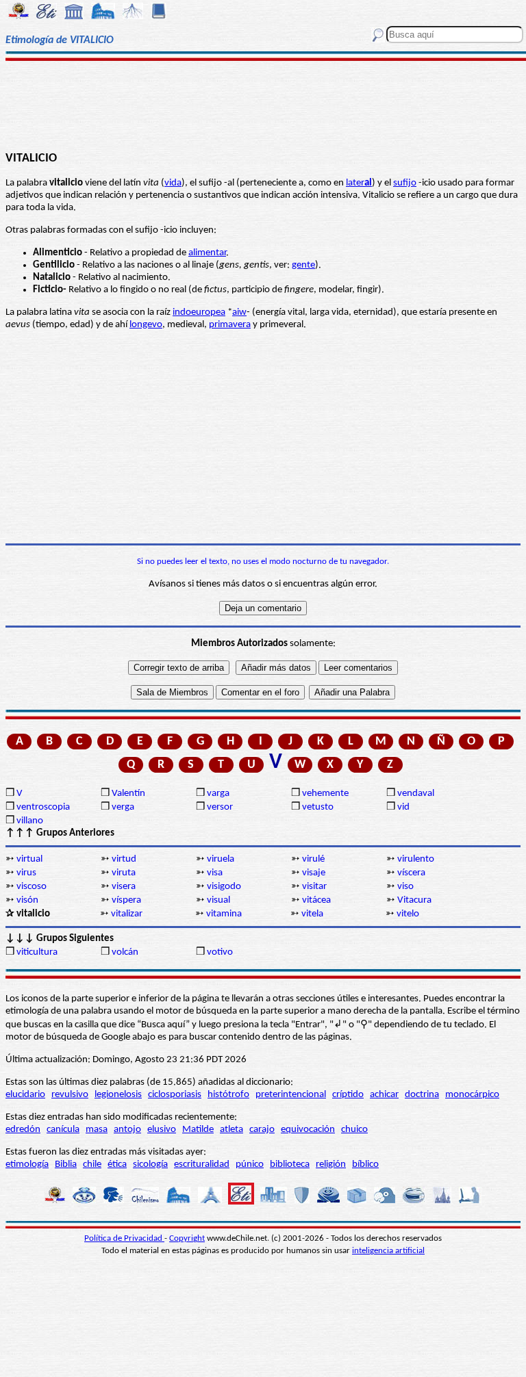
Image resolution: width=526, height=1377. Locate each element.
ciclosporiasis (174, 1095)
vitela (312, 914)
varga (218, 793)
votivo (220, 952)
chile (92, 1164)
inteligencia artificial (388, 1250)
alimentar (207, 253)
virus (26, 873)
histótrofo (228, 1095)
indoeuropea (199, 312)
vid (403, 807)
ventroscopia (43, 807)
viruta (124, 873)
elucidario (25, 1095)
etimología (27, 1164)
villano (29, 821)
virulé (313, 859)
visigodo (224, 886)
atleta (231, 1129)
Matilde (198, 1129)
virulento (415, 859)
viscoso (31, 886)
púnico (250, 1164)
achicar (384, 1095)
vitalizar (126, 914)
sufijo (404, 183)
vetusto (318, 807)
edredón (22, 1129)
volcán (125, 952)
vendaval (415, 793)
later (359, 183)
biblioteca (290, 1164)
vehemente (325, 793)
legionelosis (118, 1095)
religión (331, 1164)
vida (172, 183)
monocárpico (472, 1095)
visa (215, 873)
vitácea (316, 900)
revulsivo (69, 1095)
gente (303, 265)
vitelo (408, 914)
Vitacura (414, 900)
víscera (411, 873)
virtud (124, 859)
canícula (63, 1129)
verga (123, 807)
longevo (145, 325)
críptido (348, 1095)
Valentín (128, 793)
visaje (313, 873)
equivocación (308, 1129)
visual (218, 900)
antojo (127, 1129)
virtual (29, 859)
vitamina (224, 914)
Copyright (187, 1238)
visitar (314, 886)
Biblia (66, 1164)
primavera (230, 325)
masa (97, 1129)
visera (124, 886)
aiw (239, 312)
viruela (220, 859)
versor (220, 807)
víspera (126, 900)
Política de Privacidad (124, 1238)
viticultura (37, 952)
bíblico (365, 1164)
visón (27, 900)
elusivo (161, 1129)
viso (405, 886)
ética (117, 1164)
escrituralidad (201, 1164)
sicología (150, 1164)
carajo (262, 1129)
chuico (354, 1129)
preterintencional (290, 1095)
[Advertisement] (263, 104)
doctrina (422, 1095)
